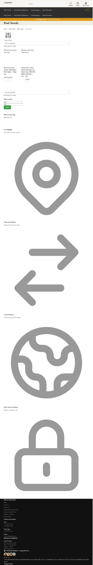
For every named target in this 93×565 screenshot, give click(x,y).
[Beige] (6, 79)
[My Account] (85, 3)
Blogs (5, 502)
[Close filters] (4, 127)
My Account (86, 5)
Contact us (6, 507)
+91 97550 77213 (8, 524)
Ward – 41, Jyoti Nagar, (10, 545)
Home (5, 29)
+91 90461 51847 (8, 526)
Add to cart (11, 84)
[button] (86, 10)
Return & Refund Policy (10, 512)
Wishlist (71, 5)
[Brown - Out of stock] (23, 81)
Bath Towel (7, 117)
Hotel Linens (12, 29)
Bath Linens (20, 29)
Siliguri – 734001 (8, 546)
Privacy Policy (7, 516)
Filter (7, 107)
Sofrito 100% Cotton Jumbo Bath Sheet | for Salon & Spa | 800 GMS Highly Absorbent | (28, 71)
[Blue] (10, 79)
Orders (77, 5)
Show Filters (8, 40)
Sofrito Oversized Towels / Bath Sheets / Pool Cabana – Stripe (10, 70)
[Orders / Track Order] (77, 3)
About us (6, 505)
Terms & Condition (9, 514)
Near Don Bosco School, (10, 543)
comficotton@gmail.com (10, 536)
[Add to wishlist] (70, 3)
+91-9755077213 (8, 531)
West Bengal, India (9, 548)
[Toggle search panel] (19, 4)
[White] (28, 81)
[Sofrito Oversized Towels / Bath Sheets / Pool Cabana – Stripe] (11, 57)
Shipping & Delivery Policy (11, 509)
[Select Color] (11, 78)
